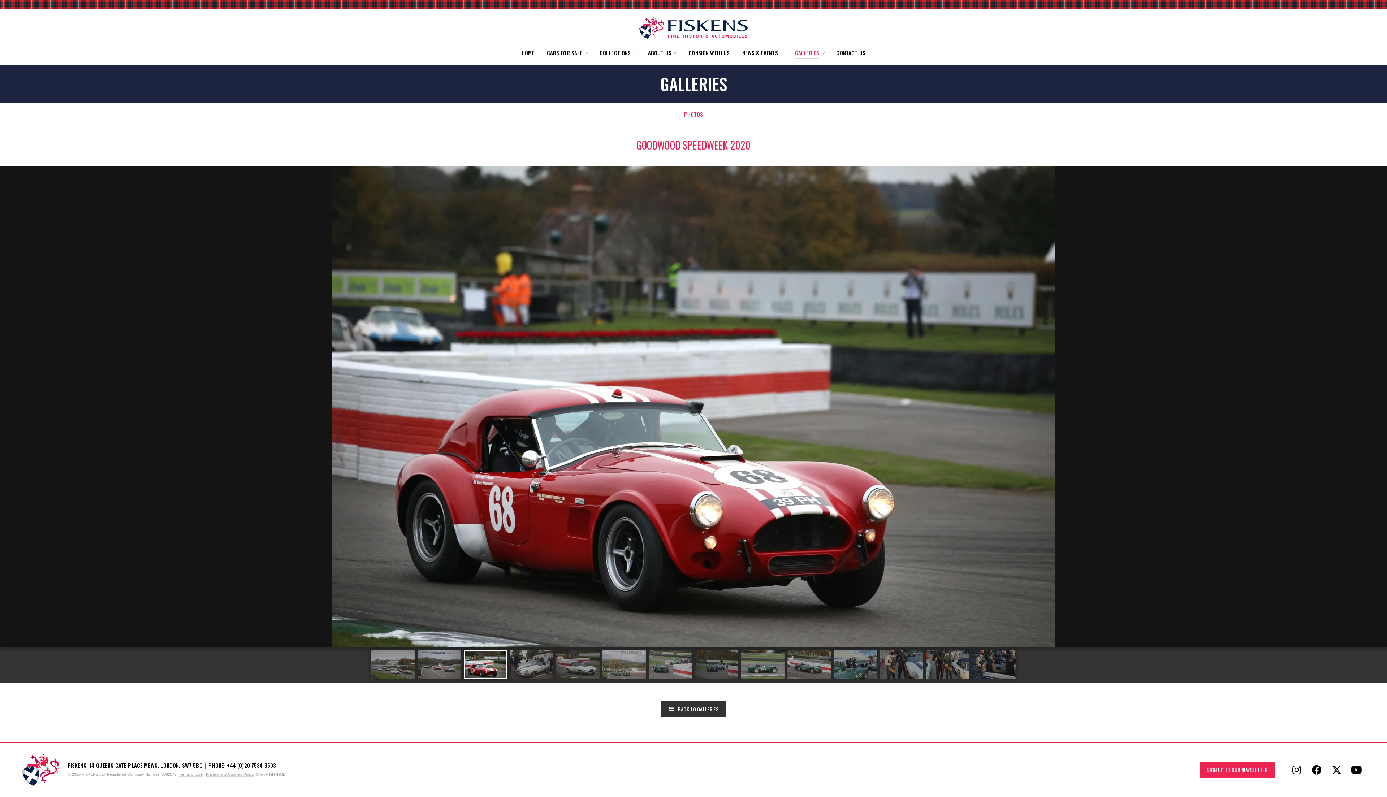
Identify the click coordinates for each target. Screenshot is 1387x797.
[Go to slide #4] (531, 664)
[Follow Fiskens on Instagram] (1297, 770)
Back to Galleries (697, 709)
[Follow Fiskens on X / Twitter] (1336, 770)
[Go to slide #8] (716, 664)
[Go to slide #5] (578, 664)
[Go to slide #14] (994, 664)
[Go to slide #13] (947, 664)
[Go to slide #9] (763, 664)
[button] (567, 53)
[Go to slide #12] (901, 664)
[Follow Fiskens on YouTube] (1356, 770)
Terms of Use (191, 774)
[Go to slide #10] (809, 664)
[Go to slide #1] (393, 664)
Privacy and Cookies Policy (230, 774)
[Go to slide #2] (439, 664)
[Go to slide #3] (485, 664)
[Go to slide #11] (855, 664)
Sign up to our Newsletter (1237, 770)
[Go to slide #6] (624, 664)
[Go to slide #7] (670, 664)
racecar (277, 774)
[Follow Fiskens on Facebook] (1317, 770)
